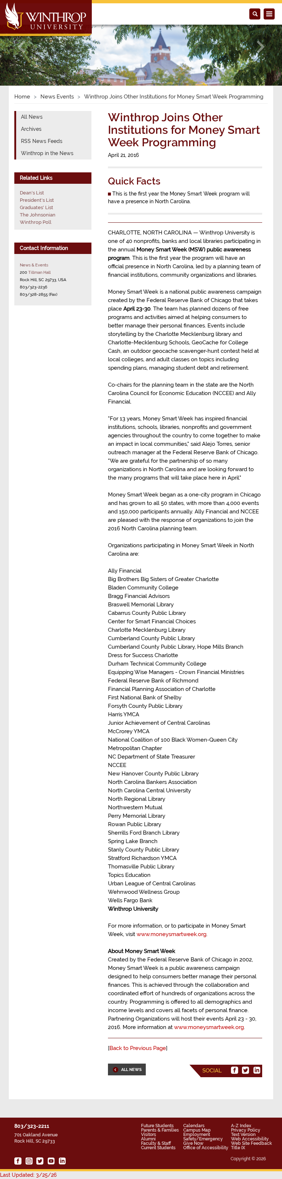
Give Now (193, 1143)
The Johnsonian (37, 215)
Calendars (194, 1125)
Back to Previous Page (137, 1048)
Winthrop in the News (47, 153)
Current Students (158, 1147)
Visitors (148, 1134)
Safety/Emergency (203, 1139)
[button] (21, 46)
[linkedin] (256, 1070)
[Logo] (46, 18)
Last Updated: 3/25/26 (28, 1175)
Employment (196, 1134)
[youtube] (51, 1161)
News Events (57, 96)
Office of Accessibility (205, 1147)
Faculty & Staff (156, 1143)
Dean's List (32, 193)
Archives (31, 129)
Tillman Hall (39, 272)
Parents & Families (160, 1130)
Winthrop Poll (35, 222)
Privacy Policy (245, 1130)
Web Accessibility (250, 1139)
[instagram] (29, 1161)
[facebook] (234, 1070)
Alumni (148, 1139)
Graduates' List (36, 207)
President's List (37, 200)
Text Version (243, 1134)
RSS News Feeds (41, 141)
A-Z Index (241, 1125)
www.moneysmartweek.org (171, 934)
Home (22, 96)
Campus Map (197, 1130)
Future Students (157, 1125)
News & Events (34, 265)
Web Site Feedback (251, 1143)
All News (32, 117)
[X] (245, 1070)
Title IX (238, 1147)
